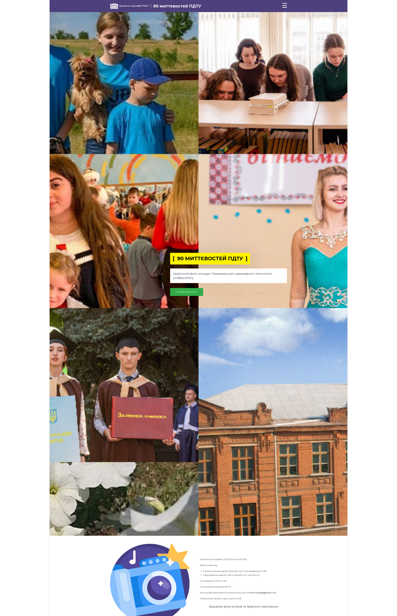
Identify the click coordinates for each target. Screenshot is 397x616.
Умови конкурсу (186, 292)
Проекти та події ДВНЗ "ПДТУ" (134, 6)
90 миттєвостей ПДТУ (177, 6)
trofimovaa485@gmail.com (262, 592)
